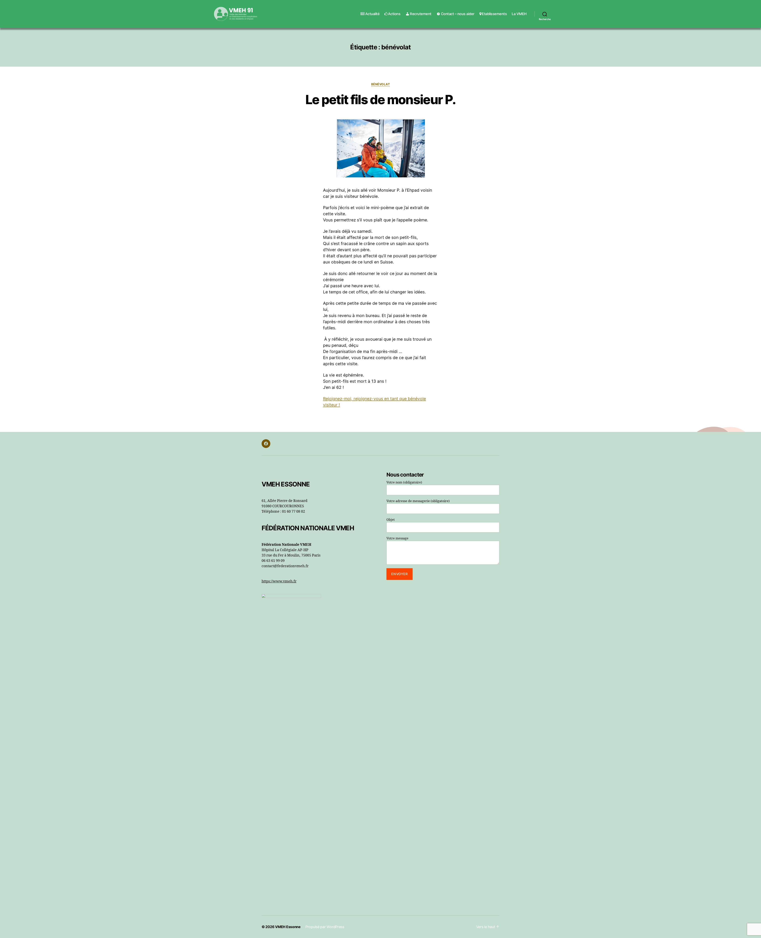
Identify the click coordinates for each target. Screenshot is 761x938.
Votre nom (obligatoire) (404, 482)
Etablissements (494, 14)
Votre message (397, 538)
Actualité (372, 14)
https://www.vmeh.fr (279, 581)
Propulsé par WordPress (324, 927)
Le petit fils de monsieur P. (380, 99)
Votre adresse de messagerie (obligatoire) (418, 501)
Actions (394, 14)
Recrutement (420, 14)
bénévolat (380, 84)
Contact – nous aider (457, 14)
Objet (390, 520)
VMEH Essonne (288, 927)
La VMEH (519, 14)
